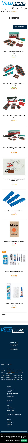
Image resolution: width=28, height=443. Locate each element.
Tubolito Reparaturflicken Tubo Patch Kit (14, 241)
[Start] (1, 11)
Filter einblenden (19, 26)
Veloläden (9, 419)
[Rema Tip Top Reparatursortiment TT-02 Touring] (14, 71)
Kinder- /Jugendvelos (11, 390)
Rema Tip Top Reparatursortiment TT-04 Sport (14, 116)
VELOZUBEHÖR (7, 11)
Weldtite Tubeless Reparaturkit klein (14, 303)
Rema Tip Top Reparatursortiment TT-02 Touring (14, 84)
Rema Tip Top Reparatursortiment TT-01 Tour (14, 52)
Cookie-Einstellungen (9, 440)
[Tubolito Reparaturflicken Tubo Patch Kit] (14, 229)
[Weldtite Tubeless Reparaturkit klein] (14, 291)
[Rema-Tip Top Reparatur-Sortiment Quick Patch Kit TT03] (14, 167)
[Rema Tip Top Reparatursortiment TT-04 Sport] (14, 103)
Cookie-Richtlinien (22, 437)
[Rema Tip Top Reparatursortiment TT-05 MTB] (14, 135)
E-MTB (8, 403)
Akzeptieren (24, 440)
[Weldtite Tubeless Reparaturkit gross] (14, 259)
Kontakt (8, 417)
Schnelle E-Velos (10, 410)
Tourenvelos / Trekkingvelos (12, 393)
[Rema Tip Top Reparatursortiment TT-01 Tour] (14, 39)
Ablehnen (17, 440)
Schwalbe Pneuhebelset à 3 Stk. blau (14, 211)
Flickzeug (14, 11)
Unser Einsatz (9, 424)
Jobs (8, 426)
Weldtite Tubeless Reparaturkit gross (14, 271)
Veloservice (9, 421)
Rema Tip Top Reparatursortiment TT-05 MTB (14, 148)
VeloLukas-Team (10, 422)
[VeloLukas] (14, 3)
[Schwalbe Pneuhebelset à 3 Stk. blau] (14, 198)
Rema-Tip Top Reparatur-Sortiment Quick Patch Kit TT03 (14, 179)
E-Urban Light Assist (11, 408)
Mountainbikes (10, 394)
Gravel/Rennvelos (10, 396)
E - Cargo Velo (10, 407)
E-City (8, 405)
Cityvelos (9, 391)
